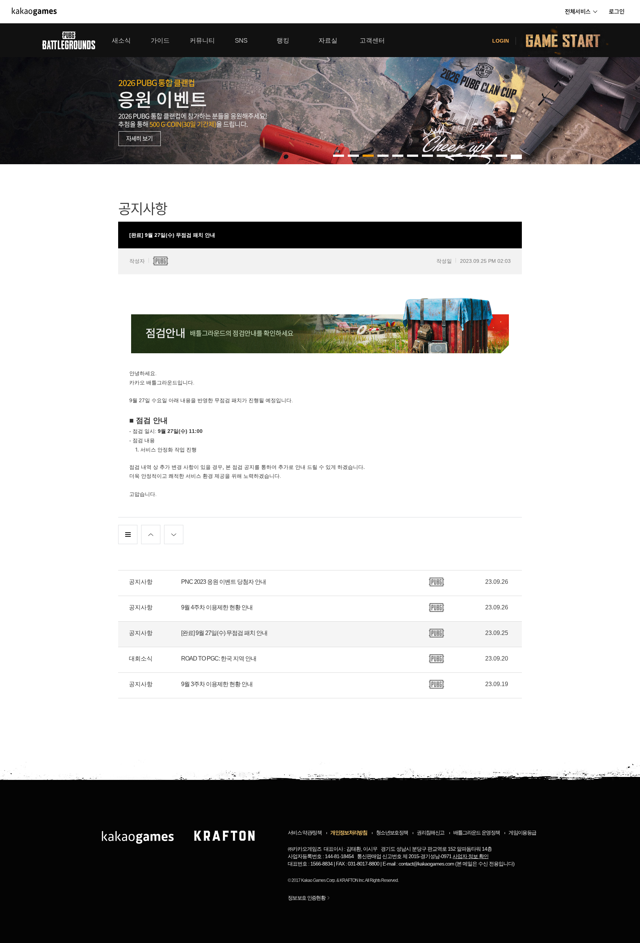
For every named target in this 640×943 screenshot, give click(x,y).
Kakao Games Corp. (318, 880)
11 (501, 156)
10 (486, 156)
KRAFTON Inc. (352, 880)
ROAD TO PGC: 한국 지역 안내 (218, 658)
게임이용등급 (522, 833)
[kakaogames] (34, 11)
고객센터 (372, 40)
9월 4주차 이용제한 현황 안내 (217, 607)
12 (516, 156)
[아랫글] (173, 534)
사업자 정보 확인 (471, 856)
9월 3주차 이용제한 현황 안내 (217, 684)
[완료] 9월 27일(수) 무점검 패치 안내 (224, 633)
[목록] (127, 534)
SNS (241, 40)
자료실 (328, 40)
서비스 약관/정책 (304, 833)
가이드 (160, 40)
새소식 (121, 40)
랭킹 (283, 40)
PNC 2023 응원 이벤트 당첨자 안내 (223, 582)
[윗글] (150, 534)
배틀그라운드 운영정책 (476, 833)
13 (516, 158)
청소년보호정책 (392, 833)
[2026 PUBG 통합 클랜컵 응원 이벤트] (320, 93)
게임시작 (567, 40)
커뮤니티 (202, 40)
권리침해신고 (430, 833)
